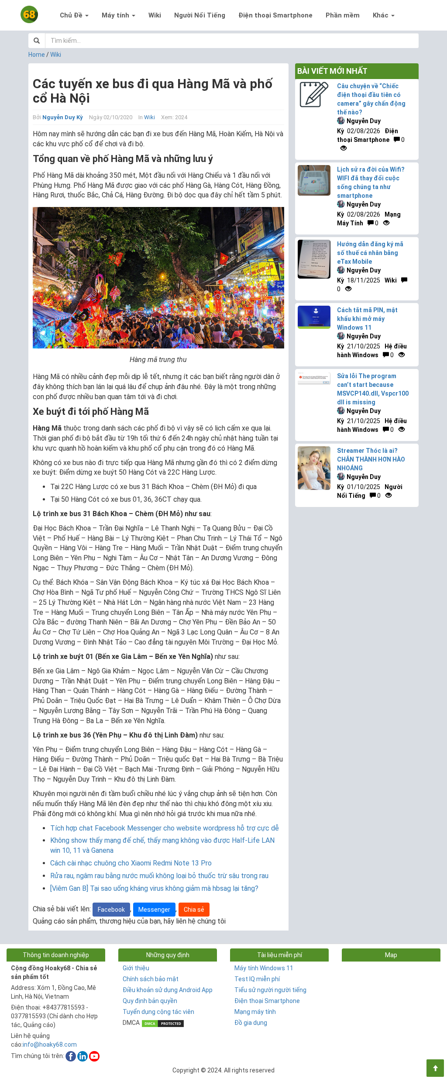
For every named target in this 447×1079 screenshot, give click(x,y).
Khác (381, 15)
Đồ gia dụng (250, 1022)
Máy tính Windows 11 (263, 968)
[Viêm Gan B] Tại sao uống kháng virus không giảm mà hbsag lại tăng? (154, 888)
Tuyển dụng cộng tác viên (158, 1011)
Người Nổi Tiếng (199, 15)
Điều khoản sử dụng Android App (168, 989)
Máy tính (116, 15)
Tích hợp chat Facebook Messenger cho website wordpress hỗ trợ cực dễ (164, 828)
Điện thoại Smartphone (275, 15)
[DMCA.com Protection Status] (163, 1022)
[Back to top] (435, 1068)
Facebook (111, 909)
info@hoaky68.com (50, 1044)
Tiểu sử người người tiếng (270, 989)
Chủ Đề (72, 15)
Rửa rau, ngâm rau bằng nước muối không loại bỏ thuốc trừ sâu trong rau (159, 876)
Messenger (154, 909)
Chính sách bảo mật (151, 979)
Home (36, 54)
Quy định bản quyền (150, 1000)
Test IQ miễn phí (257, 979)
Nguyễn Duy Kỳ (62, 117)
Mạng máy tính (255, 1011)
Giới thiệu (136, 968)
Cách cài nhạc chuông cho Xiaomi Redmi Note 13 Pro (131, 863)
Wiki (154, 15)
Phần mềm (343, 15)
